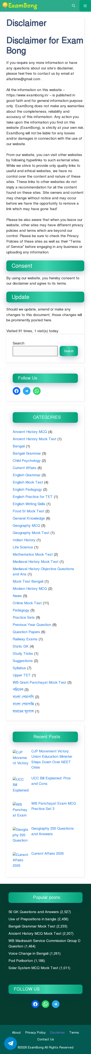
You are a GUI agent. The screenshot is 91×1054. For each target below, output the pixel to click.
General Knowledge (29, 518)
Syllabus (19, 668)
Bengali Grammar (27, 453)
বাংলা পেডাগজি (23, 704)
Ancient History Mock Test (34, 439)
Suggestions (23, 661)
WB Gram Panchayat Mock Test (39, 682)
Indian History (24, 540)
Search (18, 343)
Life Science (23, 547)
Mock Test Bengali (28, 581)
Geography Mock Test (31, 533)
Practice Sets (24, 617)
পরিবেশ (18, 689)
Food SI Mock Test (28, 511)
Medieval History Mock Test (35, 561)
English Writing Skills (29, 504)
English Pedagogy (27, 489)
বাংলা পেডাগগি (23, 697)
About (16, 1032)
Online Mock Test (27, 603)
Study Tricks (23, 653)
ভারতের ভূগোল (23, 711)
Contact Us (45, 1039)
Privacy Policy (35, 1032)
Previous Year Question (32, 625)
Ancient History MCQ (30, 432)
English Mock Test (28, 482)
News (17, 596)
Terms (74, 1032)
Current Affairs (24, 468)
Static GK (21, 646)
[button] (73, 6)
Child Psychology (27, 460)
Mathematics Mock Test (33, 554)
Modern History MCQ (30, 588)
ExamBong (35, 1047)
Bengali (19, 446)
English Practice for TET (33, 497)
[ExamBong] (19, 6)
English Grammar (26, 475)
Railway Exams (25, 639)
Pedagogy (21, 610)
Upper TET (22, 675)
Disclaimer (57, 1032)
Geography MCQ (26, 525)
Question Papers (26, 632)
